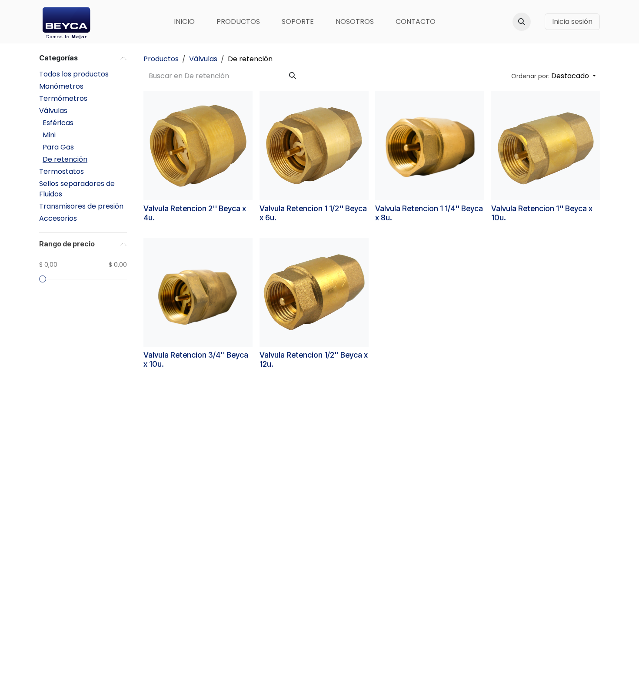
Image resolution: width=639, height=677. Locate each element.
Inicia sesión (572, 22)
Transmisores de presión (81, 206)
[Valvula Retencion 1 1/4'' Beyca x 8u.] (429, 145)
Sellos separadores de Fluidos (77, 189)
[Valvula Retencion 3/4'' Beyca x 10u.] (198, 292)
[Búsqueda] (292, 76)
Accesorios (58, 218)
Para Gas (58, 147)
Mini (49, 135)
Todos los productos (74, 74)
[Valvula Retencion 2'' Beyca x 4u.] (198, 145)
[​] (537, 21)
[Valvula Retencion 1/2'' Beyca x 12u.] (314, 292)
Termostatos (61, 171)
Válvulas (53, 111)
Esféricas (58, 123)
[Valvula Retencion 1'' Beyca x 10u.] (545, 145)
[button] (522, 22)
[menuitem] (184, 22)
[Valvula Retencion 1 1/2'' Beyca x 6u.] (314, 145)
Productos (161, 59)
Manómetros (61, 86)
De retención (65, 159)
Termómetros (63, 98)
